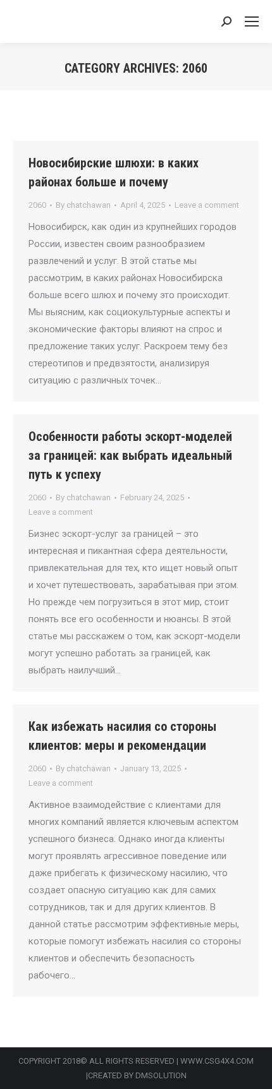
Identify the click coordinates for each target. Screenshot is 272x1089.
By (83, 205)
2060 (37, 205)
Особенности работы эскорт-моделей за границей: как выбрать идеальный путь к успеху (130, 455)
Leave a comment (207, 205)
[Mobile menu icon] (251, 21)
